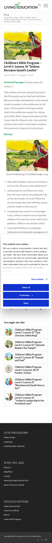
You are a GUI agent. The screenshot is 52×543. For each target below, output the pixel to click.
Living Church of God (12, 506)
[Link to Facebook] (42, 540)
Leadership (8, 442)
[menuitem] (38, 5)
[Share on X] (26, 309)
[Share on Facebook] (11, 309)
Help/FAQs (8, 472)
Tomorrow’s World (11, 510)
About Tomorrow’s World (14, 485)
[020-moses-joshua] (22, 46)
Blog (6, 14)
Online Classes (9, 437)
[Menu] (44, 5)
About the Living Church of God (16, 480)
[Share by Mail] (40, 309)
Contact (7, 476)
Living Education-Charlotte (14, 446)
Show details (37, 279)
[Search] (38, 5)
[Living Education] (21, 5)
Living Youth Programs (12, 519)
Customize (24, 295)
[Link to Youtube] (46, 540)
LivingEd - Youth (26, 75)
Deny (26, 303)
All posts (7, 467)
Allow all (26, 287)
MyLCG (7, 515)
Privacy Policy (36, 536)
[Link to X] (38, 540)
